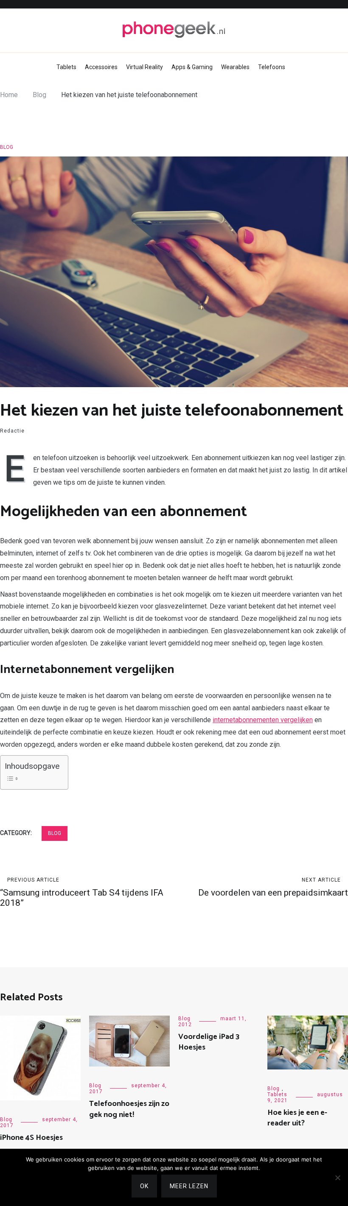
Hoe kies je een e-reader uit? (297, 1118)
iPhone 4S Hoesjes (31, 1137)
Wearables (235, 67)
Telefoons (271, 67)
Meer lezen (189, 1186)
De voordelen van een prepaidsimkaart (273, 887)
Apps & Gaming (192, 67)
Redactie (12, 431)
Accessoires (101, 67)
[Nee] (337, 1177)
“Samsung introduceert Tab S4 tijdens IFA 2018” (81, 892)
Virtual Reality (144, 67)
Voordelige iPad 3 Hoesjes (208, 1042)
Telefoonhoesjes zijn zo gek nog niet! (129, 1109)
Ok (144, 1186)
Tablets (66, 67)
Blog (6, 147)
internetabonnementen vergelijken (263, 720)
